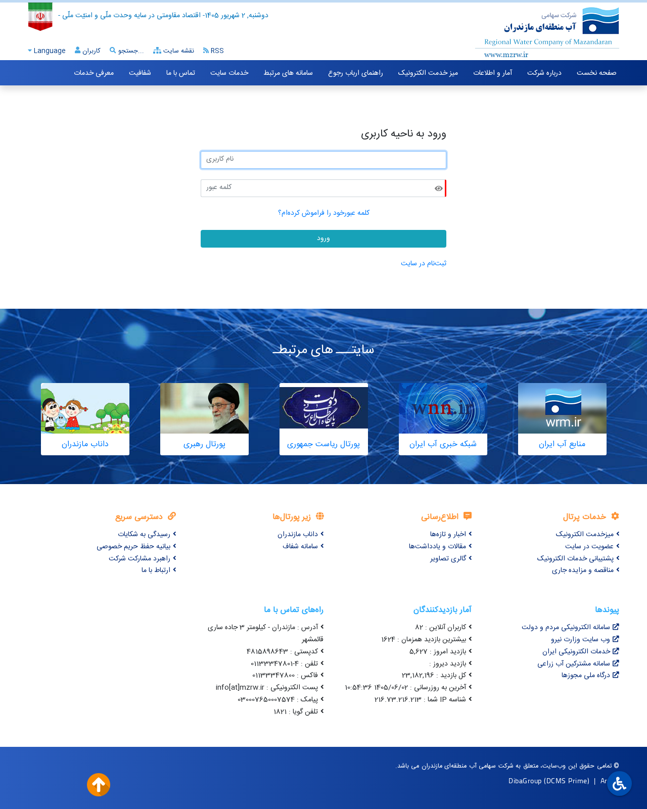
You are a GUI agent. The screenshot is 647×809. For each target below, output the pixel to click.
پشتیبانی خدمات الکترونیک (575, 559)
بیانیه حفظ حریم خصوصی (133, 547)
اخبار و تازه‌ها (448, 535)
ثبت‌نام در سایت (423, 264)
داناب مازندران (298, 535)
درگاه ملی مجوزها (586, 676)
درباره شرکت (544, 73)
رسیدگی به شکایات (144, 535)
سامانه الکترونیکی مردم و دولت (566, 628)
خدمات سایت (229, 73)
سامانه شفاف (300, 547)
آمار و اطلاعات (492, 73)
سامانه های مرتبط (288, 73)
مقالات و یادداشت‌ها (437, 547)
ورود (323, 238)
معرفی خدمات (94, 73)
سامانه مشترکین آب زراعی (573, 664)
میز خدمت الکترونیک (428, 73)
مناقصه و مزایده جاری (583, 570)
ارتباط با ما (156, 570)
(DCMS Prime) (566, 780)
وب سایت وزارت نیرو (580, 640)
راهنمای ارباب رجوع (355, 73)
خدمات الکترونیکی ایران (576, 652)
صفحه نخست (597, 73)
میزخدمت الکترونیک (585, 535)
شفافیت (140, 73)
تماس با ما (180, 73)
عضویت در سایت (589, 547)
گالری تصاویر (448, 559)
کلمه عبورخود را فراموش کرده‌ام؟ (323, 213)
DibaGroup (525, 780)
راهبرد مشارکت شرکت (139, 559)
